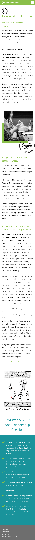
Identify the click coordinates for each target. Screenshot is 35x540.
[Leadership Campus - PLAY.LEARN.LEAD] (10, 3)
